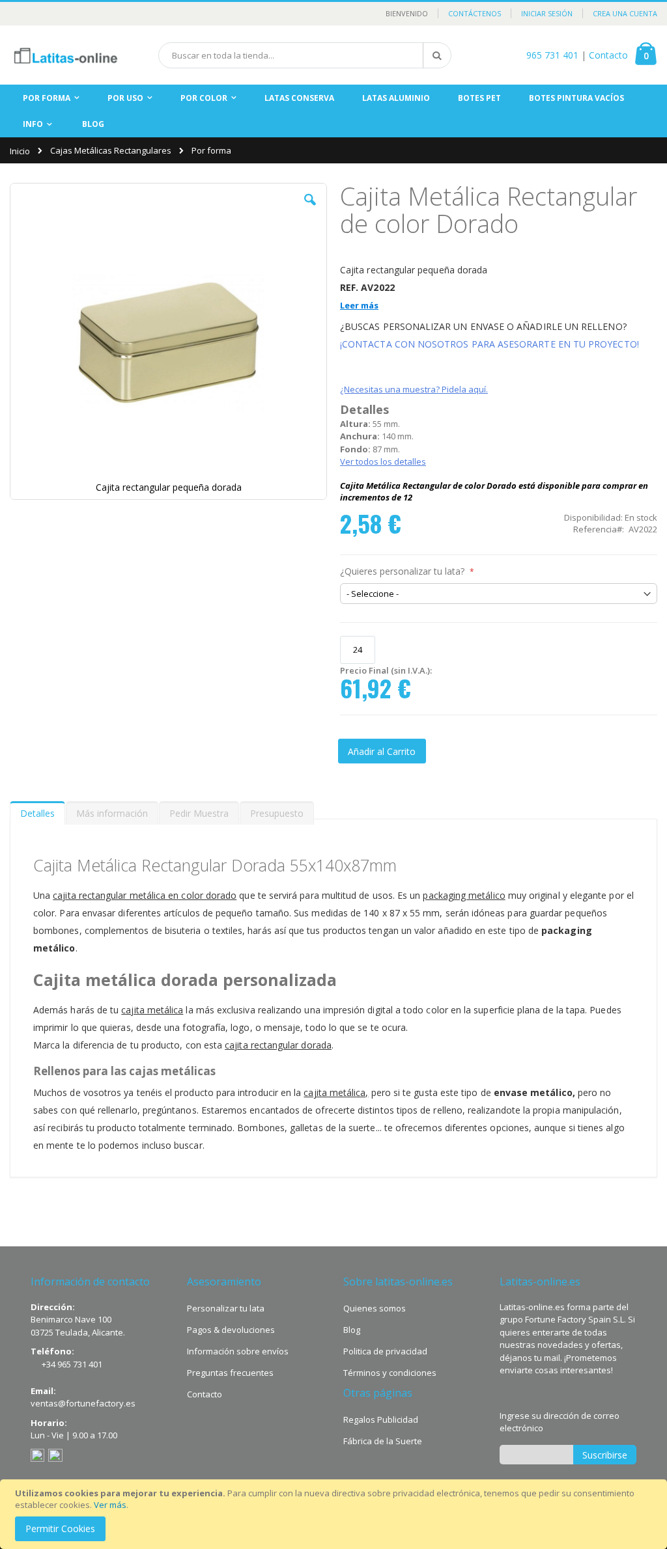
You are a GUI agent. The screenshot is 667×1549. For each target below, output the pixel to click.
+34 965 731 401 (72, 1364)
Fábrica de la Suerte (382, 1441)
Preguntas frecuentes (230, 1372)
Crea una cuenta (625, 13)
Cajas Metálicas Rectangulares (110, 150)
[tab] (37, 810)
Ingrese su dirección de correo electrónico (559, 1422)
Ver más (110, 1505)
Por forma (211, 150)
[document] (335, 1514)
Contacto (608, 55)
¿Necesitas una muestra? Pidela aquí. (414, 389)
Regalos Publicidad (380, 1419)
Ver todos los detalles (383, 461)
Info (33, 124)
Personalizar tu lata (225, 1308)
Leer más (359, 305)
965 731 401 (552, 55)
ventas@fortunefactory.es (83, 1403)
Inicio (20, 151)
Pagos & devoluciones (231, 1330)
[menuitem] (93, 124)
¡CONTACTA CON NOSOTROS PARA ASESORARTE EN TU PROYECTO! (489, 344)
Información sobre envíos (238, 1351)
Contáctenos (474, 13)
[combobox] (304, 55)
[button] (310, 210)
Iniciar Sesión (547, 13)
